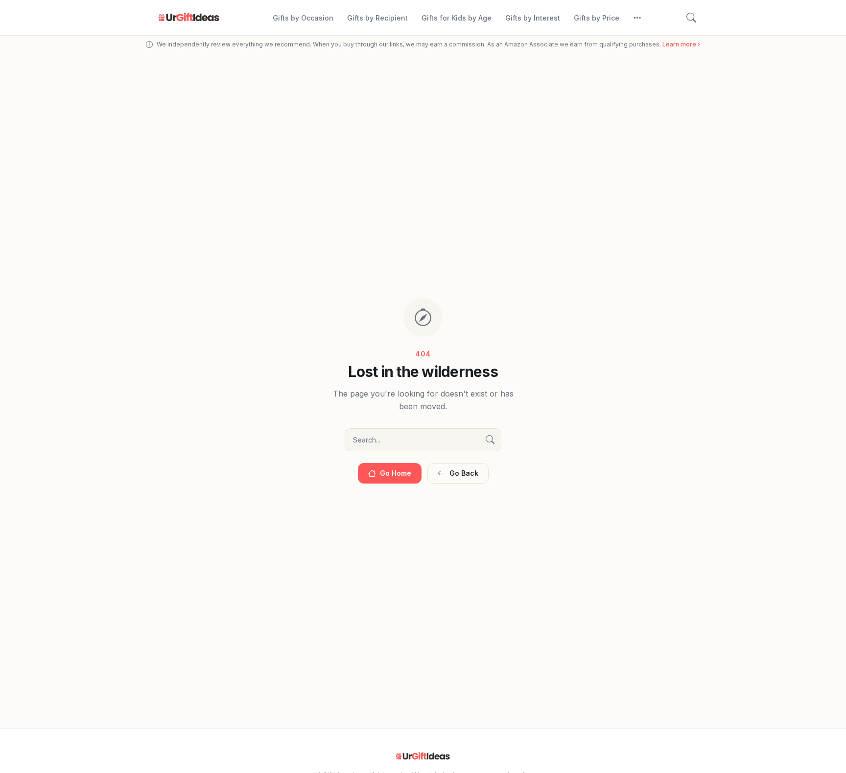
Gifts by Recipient (377, 18)
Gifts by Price (596, 18)
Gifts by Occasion (303, 18)
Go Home (395, 473)
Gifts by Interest (532, 18)
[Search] (691, 17)
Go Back (463, 473)
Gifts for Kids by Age (457, 18)
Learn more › (681, 44)
